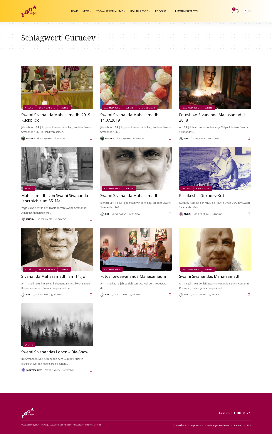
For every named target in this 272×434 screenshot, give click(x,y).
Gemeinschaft (147, 107)
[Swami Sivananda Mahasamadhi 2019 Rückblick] (57, 87)
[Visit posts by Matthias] (23, 219)
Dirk (186, 138)
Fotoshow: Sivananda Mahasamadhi (133, 276)
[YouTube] (238, 413)
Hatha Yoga (203, 188)
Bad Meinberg (47, 107)
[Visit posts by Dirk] (181, 138)
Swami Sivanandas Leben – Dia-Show (54, 352)
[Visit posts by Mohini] (181, 214)
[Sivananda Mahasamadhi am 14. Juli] (57, 249)
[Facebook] (234, 413)
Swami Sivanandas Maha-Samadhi (210, 276)
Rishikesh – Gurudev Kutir (203, 195)
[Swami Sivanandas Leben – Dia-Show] (57, 324)
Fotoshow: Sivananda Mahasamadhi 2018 (212, 117)
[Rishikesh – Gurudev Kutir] (215, 168)
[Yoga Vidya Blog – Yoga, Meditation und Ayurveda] (27, 413)
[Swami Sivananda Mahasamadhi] (136, 168)
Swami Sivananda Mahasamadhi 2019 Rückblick (55, 117)
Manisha (30, 138)
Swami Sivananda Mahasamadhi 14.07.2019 (129, 117)
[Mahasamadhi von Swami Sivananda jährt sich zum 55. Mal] (57, 168)
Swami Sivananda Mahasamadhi (129, 195)
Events (64, 107)
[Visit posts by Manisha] (23, 138)
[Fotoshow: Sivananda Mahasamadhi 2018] (215, 87)
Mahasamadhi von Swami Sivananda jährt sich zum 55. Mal (54, 198)
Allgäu (29, 107)
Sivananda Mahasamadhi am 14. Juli (54, 276)
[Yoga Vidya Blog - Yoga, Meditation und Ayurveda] (28, 11)
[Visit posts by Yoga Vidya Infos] (23, 370)
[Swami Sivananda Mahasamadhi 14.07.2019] (136, 87)
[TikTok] (248, 413)
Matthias (31, 219)
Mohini (187, 214)
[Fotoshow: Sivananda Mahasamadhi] (136, 249)
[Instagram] (244, 413)
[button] (237, 11)
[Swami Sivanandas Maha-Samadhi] (215, 249)
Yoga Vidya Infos (34, 370)
